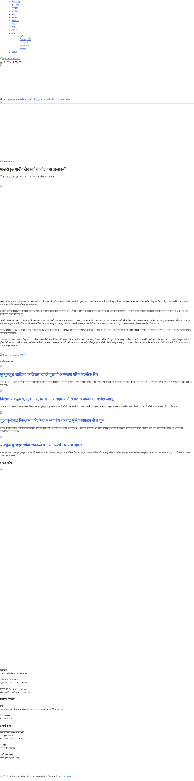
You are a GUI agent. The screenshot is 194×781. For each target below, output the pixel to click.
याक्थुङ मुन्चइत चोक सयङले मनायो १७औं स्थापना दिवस (41, 444)
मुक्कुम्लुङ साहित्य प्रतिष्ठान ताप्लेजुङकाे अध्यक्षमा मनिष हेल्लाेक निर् (49, 374)
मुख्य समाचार (17, 4)
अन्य (13, 33)
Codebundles (65, 776)
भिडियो (14, 52)
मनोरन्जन (15, 20)
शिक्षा (13, 27)
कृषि (21, 36)
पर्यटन (14, 23)
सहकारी (23, 49)
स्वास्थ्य (14, 30)
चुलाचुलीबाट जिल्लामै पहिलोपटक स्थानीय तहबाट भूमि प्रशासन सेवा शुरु (52, 420)
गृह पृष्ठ (17, 1)
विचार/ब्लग (24, 42)
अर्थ (13, 14)
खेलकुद (14, 17)
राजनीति (15, 8)
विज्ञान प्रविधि (25, 39)
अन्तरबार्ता (15, 11)
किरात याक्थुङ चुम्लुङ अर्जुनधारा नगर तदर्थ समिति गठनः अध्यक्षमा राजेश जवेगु (56, 398)
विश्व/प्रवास (24, 46)
